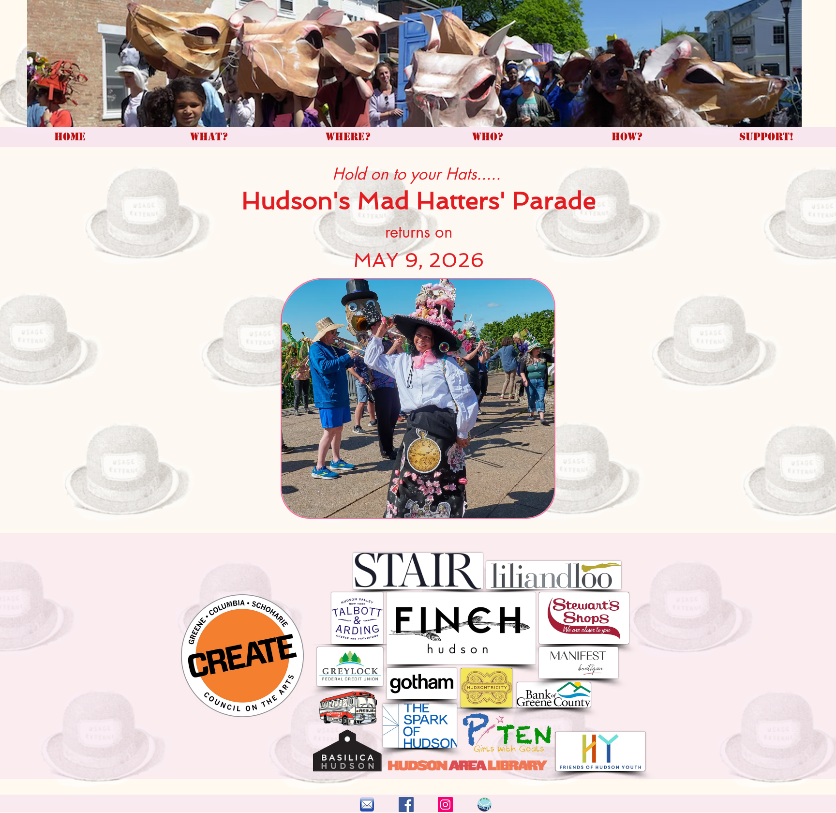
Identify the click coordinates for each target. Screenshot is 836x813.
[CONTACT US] (366, 804)
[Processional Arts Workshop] (406, 804)
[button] (418, 398)
